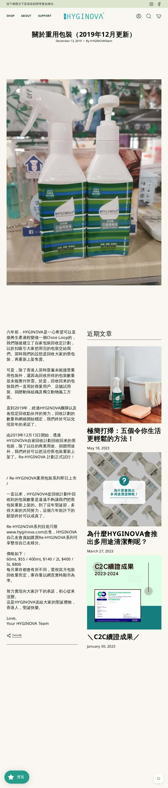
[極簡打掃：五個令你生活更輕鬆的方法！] (124, 384)
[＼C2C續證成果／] (124, 592)
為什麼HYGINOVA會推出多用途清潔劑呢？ (122, 537)
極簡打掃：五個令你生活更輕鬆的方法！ (124, 434)
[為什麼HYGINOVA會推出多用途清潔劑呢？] (124, 489)
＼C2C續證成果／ (113, 636)
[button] (10, 16)
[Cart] (159, 16)
